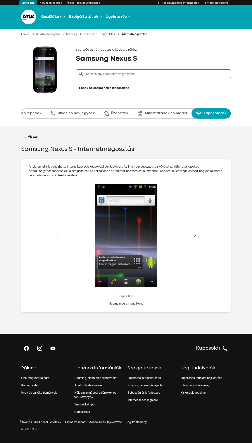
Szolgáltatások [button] (83, 17)
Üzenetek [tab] (119, 113)
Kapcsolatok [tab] (214, 113)
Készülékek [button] (50, 17)
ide (173, 171)
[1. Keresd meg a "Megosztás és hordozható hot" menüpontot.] (126, 235)
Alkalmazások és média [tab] (165, 113)
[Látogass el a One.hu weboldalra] (28, 17)
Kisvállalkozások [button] (51, 2)
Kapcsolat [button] (208, 348)
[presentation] (126, 113)
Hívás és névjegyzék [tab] (76, 113)
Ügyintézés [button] (116, 17)
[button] (26, 348)
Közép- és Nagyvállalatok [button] (83, 2)
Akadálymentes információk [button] (180, 2)
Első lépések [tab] (29, 113)
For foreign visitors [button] (216, 2)
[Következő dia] (195, 235)
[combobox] (157, 74)
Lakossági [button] (28, 2)
